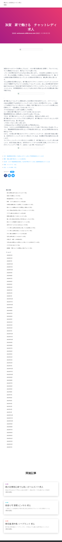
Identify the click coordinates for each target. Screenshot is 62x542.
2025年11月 (10, 267)
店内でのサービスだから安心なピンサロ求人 (17, 225)
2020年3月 (9, 441)
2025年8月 (9, 275)
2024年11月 (10, 301)
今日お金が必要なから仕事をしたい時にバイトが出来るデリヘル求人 (23, 242)
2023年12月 (10, 333)
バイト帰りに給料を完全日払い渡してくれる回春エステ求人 (21, 227)
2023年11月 (10, 336)
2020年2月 (9, 444)
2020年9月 (9, 424)
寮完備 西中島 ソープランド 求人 (15, 198)
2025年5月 (9, 284)
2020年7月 (9, 429)
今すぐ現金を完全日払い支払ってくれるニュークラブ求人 (20, 210)
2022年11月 (10, 371)
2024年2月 (9, 328)
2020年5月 (9, 435)
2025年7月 (9, 278)
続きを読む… (9, 492)
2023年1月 (9, 365)
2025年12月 (10, 264)
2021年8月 (9, 392)
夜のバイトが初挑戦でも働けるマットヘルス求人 (18, 222)
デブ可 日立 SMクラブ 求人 (13, 245)
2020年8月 (9, 426)
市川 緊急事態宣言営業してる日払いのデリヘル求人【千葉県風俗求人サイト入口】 (24, 156)
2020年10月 (10, 421)
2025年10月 (10, 269)
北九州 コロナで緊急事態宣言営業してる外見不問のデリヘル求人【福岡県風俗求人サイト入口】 (27, 161)
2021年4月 (9, 403)
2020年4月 (9, 438)
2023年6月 (9, 351)
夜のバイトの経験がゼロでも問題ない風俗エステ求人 (19, 207)
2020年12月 (10, 415)
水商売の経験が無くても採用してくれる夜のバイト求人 (20, 204)
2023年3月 (9, 360)
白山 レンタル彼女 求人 (10, 167)
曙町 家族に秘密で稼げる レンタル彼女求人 (15, 159)
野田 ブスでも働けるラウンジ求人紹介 (16, 201)
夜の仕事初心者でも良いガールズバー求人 (17, 193)
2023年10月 (10, 339)
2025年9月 (9, 272)
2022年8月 (9, 380)
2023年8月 (9, 345)
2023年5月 (9, 354)
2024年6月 (9, 316)
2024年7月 (9, 313)
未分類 (12, 171)
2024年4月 (9, 322)
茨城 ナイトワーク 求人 (10, 164)
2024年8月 (9, 310)
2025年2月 (9, 293)
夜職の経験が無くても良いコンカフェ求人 (17, 216)
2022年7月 (9, 383)
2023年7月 (9, 348)
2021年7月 (9, 394)
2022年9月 (9, 377)
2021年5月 (9, 400)
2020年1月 (9, 447)
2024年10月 (10, 304)
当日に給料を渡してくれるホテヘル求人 (16, 236)
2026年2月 (9, 258)
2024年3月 (9, 325)
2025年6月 (9, 281)
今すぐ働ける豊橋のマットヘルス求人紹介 (17, 233)
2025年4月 (9, 287)
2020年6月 (9, 432)
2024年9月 (9, 307)
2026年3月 (9, 255)
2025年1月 (9, 296)
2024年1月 (9, 331)
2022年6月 (9, 386)
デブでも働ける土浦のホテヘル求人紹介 (16, 213)
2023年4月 (9, 357)
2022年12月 (10, 368)
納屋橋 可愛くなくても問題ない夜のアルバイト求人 (19, 248)
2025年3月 (9, 290)
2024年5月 (9, 319)
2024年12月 (10, 299)
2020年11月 (10, 418)
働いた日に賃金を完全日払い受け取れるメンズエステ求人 (20, 219)
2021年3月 (9, 406)
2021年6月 (9, 397)
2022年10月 (10, 374)
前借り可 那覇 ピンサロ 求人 (13, 195)
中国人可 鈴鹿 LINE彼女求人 (14, 239)
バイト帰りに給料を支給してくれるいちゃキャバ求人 (19, 230)
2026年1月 (9, 261)
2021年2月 (9, 409)
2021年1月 (9, 412)
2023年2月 (9, 362)
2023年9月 (9, 342)
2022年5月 (9, 389)
